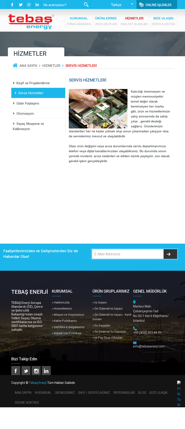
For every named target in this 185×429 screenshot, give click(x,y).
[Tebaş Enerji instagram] (29, 4)
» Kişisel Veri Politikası (66, 333)
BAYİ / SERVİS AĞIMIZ (94, 392)
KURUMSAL (43, 392)
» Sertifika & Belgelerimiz (68, 327)
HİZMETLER (51, 66)
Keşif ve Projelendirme (33, 83)
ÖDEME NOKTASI (27, 402)
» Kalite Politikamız (64, 320)
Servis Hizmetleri (30, 93)
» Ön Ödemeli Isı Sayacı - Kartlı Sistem (112, 317)
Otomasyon (25, 114)
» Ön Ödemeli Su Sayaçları (109, 331)
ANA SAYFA (28, 66)
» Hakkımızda (60, 302)
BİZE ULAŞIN (158, 392)
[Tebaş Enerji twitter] (20, 4)
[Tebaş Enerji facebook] (12, 4)
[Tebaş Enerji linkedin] (37, 4)
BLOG (142, 392)
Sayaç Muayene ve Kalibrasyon (28, 126)
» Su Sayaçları (101, 325)
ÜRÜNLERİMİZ (65, 392)
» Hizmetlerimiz (62, 308)
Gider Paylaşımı (27, 103)
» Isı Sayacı (99, 302)
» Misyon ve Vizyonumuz (68, 314)
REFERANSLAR (124, 392)
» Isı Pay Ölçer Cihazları (107, 337)
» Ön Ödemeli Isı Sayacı (107, 308)
